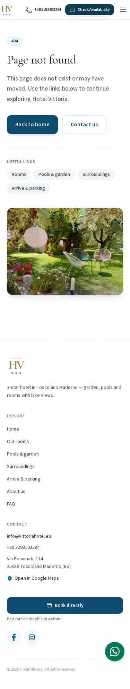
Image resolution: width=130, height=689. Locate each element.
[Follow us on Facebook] (14, 637)
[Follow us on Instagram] (32, 637)
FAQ (11, 504)
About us (16, 491)
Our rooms (18, 441)
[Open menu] (123, 10)
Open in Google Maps (37, 578)
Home (13, 429)
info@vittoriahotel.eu (29, 536)
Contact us (84, 124)
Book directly (69, 605)
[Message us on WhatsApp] (114, 651)
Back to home (32, 124)
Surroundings (96, 174)
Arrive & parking (28, 188)
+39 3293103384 (23, 547)
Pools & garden (54, 174)
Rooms (19, 174)
